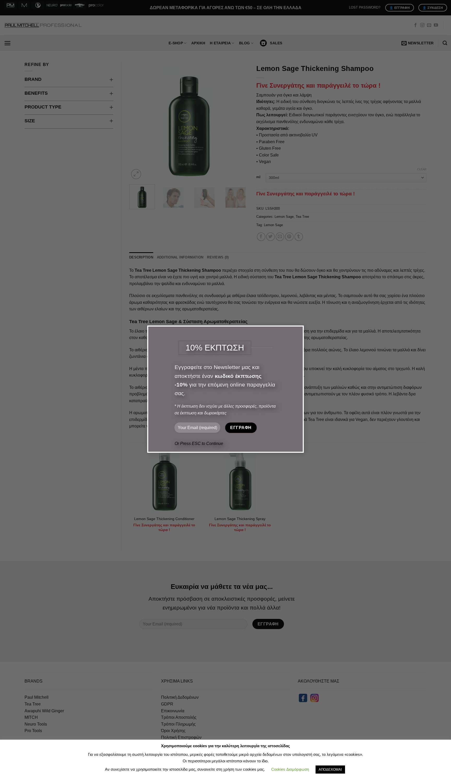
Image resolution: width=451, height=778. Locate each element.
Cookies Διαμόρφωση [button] (290, 769)
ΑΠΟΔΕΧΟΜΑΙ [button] (330, 769)
